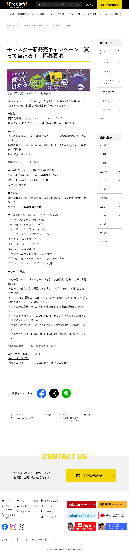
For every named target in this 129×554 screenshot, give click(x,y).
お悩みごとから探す (8, 516)
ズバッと (107, 101)
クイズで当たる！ (38, 362)
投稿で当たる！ (60, 362)
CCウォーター (110, 62)
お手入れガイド (74, 14)
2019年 (103, 224)
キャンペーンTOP (18, 358)
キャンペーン (105, 52)
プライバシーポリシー (31, 539)
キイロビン (108, 71)
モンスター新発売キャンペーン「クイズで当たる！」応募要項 (70, 421)
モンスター (108, 109)
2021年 (103, 207)
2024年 (103, 180)
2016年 (103, 233)
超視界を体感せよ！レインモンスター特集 (32, 346)
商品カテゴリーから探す (8, 507)
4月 (104, 154)
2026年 (103, 145)
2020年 (103, 215)
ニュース (103, 14)
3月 (104, 163)
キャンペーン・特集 (36, 14)
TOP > (9, 26)
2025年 (103, 172)
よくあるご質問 (90, 14)
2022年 (103, 198)
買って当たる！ (17, 362)
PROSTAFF (108, 92)
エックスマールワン (109, 82)
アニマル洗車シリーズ (27, 418)
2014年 (103, 242)
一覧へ (48, 414)
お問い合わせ (112, 4)
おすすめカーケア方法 (56, 14)
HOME (11, 14)
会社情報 (114, 14)
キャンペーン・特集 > (20, 26)
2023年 (103, 189)
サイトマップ (8, 539)
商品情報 (21, 14)
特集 (102, 118)
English (89, 5)
